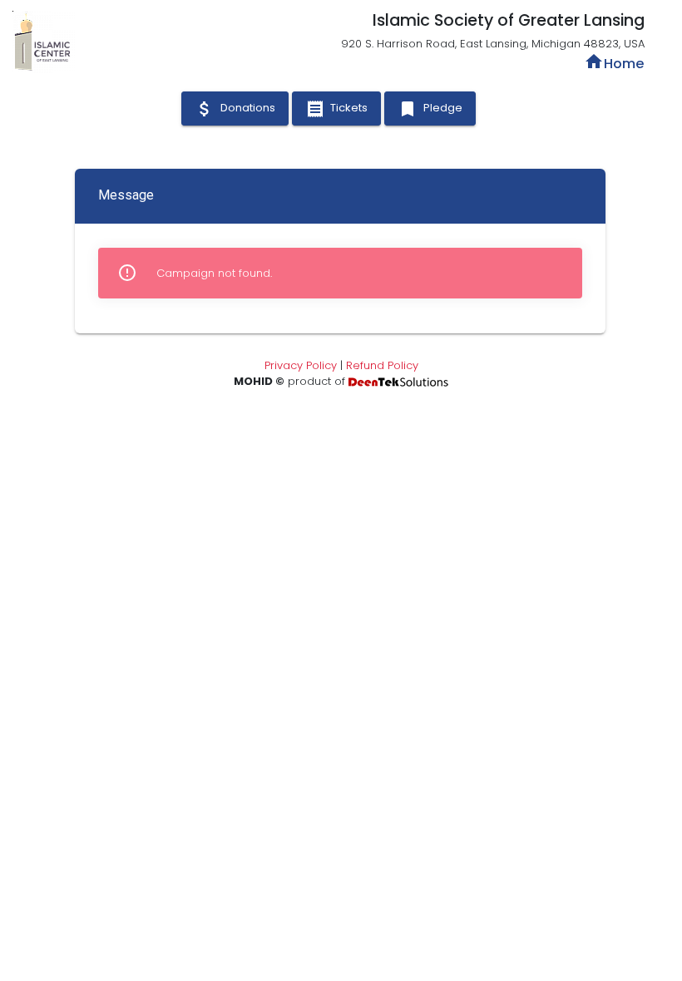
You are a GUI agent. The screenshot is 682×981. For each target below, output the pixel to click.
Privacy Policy (300, 365)
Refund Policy (382, 365)
